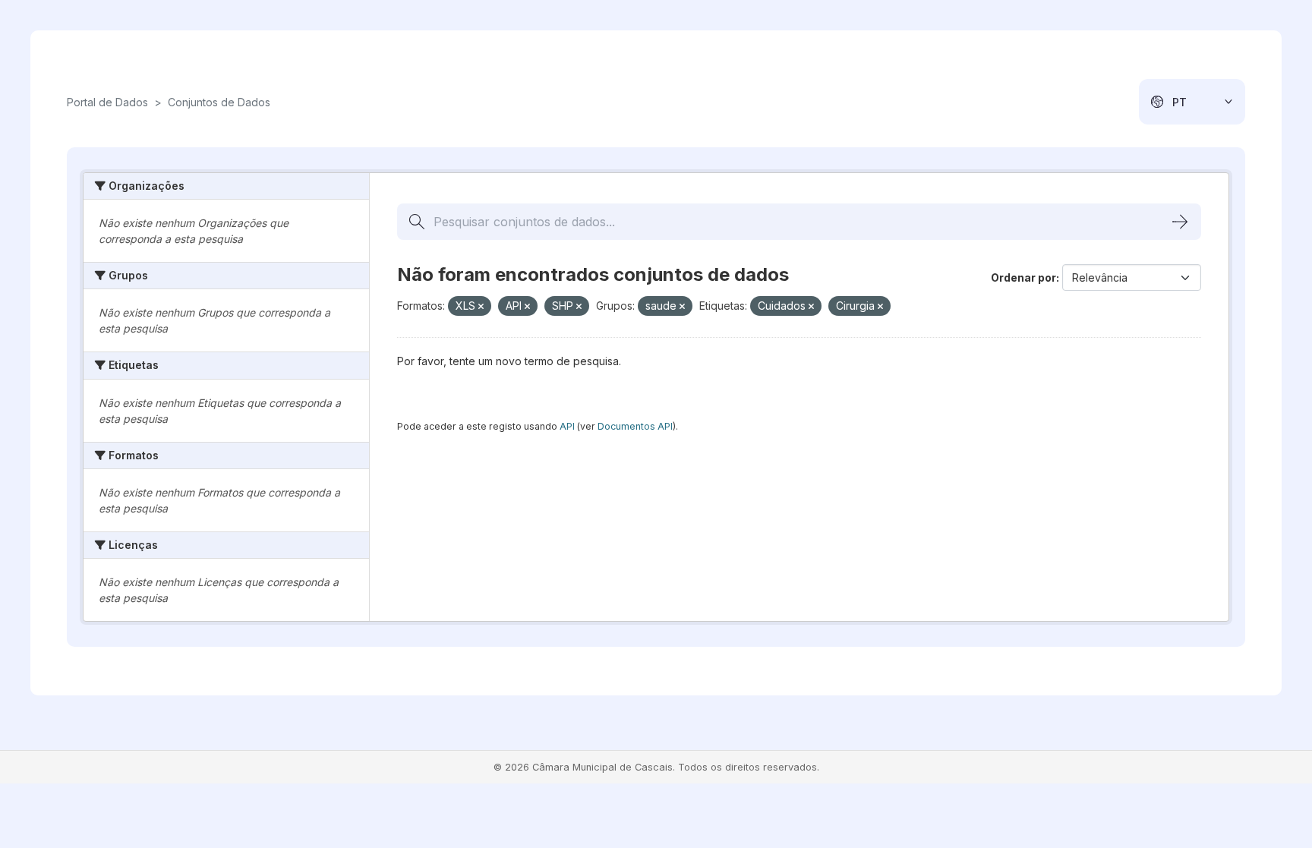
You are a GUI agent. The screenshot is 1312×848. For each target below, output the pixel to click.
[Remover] (481, 306)
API (567, 426)
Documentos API (635, 426)
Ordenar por (1023, 277)
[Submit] (1180, 221)
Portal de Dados (107, 102)
